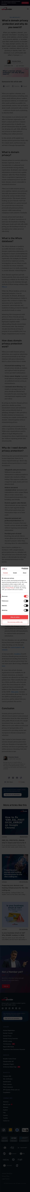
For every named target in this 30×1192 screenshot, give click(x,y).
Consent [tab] (5, 572)
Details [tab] (15, 572)
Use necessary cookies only (15, 622)
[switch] (26, 601)
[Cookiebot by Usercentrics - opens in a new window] (21, 569)
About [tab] (24, 572)
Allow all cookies (15, 617)
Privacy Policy (10, 587)
